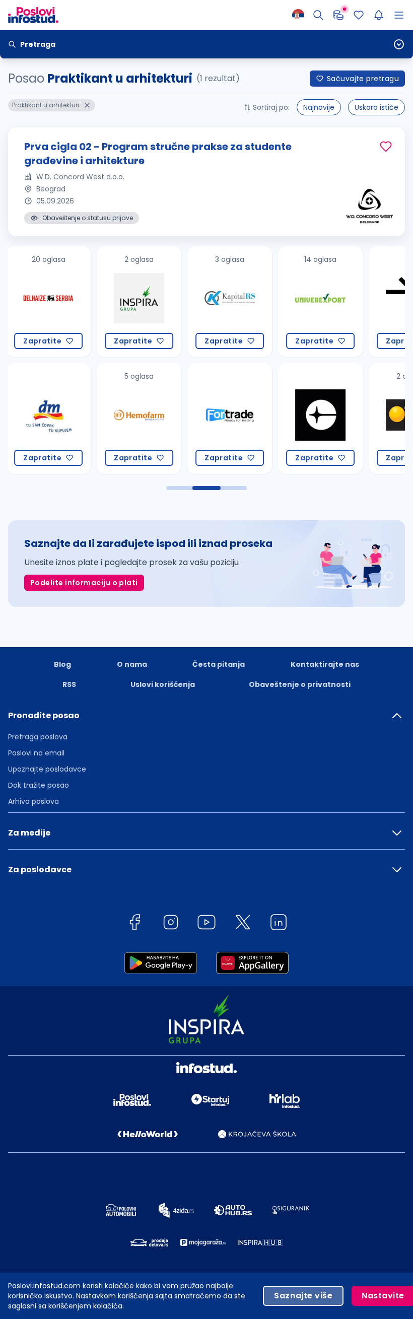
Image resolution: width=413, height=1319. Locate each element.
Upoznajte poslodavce (47, 769)
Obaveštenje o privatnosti (300, 684)
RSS (69, 684)
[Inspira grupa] (64, 301)
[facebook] (134, 924)
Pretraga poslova (37, 737)
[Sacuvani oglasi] (359, 15)
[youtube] (206, 924)
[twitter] (243, 924)
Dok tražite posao (38, 785)
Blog (62, 664)
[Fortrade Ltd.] (155, 418)
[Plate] (338, 15)
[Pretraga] (318, 15)
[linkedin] (278, 924)
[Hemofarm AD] (64, 418)
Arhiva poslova (33, 801)
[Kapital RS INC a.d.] (155, 301)
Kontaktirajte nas (325, 664)
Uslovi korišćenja (162, 684)
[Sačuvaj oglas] (386, 147)
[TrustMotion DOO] (336, 301)
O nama (132, 664)
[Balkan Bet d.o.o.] (336, 418)
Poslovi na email (36, 753)
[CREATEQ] (245, 418)
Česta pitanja (218, 664)
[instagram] (171, 924)
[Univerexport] (245, 301)
